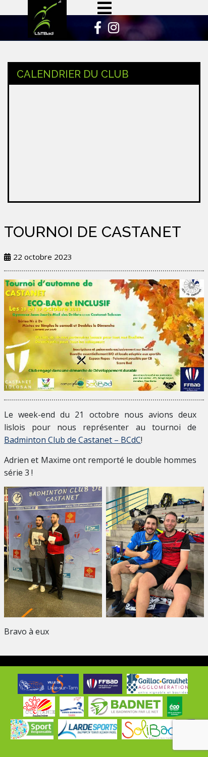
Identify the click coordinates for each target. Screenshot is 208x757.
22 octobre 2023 (42, 257)
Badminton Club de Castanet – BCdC (72, 439)
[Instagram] (111, 29)
